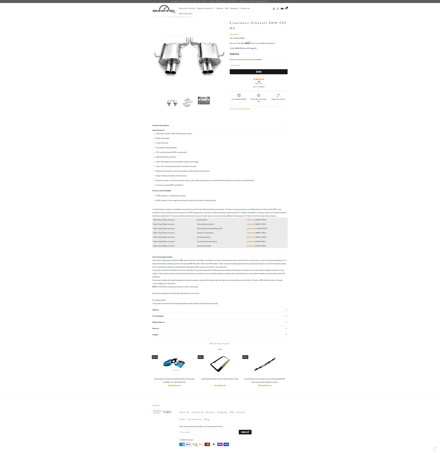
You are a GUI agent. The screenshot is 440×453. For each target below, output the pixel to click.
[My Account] (274, 9)
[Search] (278, 9)
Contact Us (245, 8)
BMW (248, 109)
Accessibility (195, 419)
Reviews (210, 412)
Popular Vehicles (205, 8)
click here (251, 220)
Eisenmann (234, 34)
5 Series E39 (242, 109)
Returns (241, 412)
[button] (282, 8)
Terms (182, 419)
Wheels (220, 8)
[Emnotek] (164, 9)
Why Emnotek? (185, 13)
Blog (206, 419)
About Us (184, 412)
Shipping (234, 8)
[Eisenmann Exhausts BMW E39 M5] (189, 57)
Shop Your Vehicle (187, 8)
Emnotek (189, 440)
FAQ (226, 8)
